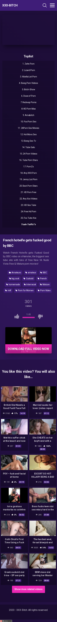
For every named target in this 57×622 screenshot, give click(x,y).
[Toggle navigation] (52, 5)
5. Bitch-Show (28, 89)
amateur (31, 272)
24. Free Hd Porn (28, 211)
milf (9, 290)
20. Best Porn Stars (28, 186)
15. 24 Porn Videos (28, 153)
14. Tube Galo (28, 147)
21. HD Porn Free (28, 192)
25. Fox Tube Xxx (28, 218)
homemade (14, 284)
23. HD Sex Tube (28, 205)
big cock (15, 278)
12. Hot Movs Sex (28, 134)
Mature (45, 284)
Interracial (31, 284)
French (43, 278)
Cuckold (29, 278)
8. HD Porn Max (28, 109)
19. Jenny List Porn (28, 179)
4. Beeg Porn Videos (28, 83)
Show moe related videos (28, 589)
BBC (44, 272)
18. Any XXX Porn (28, 173)
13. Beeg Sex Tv (28, 141)
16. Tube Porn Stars (28, 160)
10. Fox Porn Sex (28, 121)
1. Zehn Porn (28, 64)
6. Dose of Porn (28, 96)
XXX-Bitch (10, 5)
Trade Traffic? (27, 224)
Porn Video (45, 290)
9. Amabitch (28, 115)
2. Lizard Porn (28, 70)
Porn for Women (25, 290)
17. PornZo (28, 166)
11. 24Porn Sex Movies (28, 128)
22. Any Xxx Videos (29, 198)
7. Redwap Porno (29, 102)
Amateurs (16, 272)
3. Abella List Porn (28, 76)
